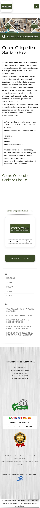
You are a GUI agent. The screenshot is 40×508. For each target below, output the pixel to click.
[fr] (20, 418)
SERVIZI (9, 291)
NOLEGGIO (10, 278)
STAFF (9, 282)
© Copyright (5, 500)
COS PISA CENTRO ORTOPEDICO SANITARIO (20, 310)
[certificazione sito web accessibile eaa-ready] (20, 405)
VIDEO (9, 296)
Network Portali (19, 506)
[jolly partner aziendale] (20, 479)
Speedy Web (14, 474)
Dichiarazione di (20, 427)
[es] (29, 418)
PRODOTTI (10, 287)
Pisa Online (23, 503)
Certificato (20, 422)
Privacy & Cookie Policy (17, 500)
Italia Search (32, 503)
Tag (27, 500)
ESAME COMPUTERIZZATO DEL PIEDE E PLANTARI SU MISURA (19, 334)
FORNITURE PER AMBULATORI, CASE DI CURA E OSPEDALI (19, 328)
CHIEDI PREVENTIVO (21, 258)
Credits (32, 500)
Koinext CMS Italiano (26, 474)
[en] (15, 418)
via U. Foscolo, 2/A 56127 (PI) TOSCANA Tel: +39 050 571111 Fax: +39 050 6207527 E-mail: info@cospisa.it (20, 370)
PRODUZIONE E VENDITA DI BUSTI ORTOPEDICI (17, 321)
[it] (11, 418)
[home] (6, 6)
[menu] (36, 6)
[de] (25, 418)
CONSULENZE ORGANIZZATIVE (19, 315)
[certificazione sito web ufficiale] (20, 439)
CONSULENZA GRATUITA (21, 36)
